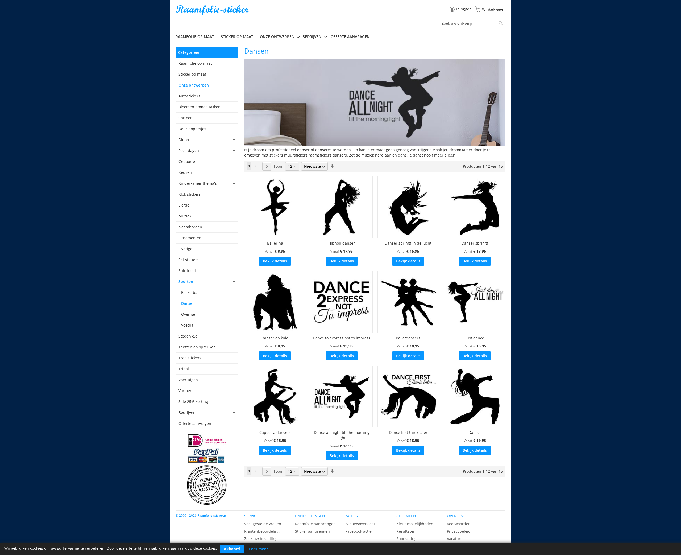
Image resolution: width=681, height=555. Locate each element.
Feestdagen (188, 150)
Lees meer (258, 548)
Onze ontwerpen (193, 85)
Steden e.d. (188, 336)
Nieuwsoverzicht (360, 523)
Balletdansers (408, 337)
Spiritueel (187, 270)
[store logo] (213, 10)
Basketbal (189, 292)
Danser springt (475, 243)
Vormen (185, 390)
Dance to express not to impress (341, 337)
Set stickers (188, 259)
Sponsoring (406, 538)
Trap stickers (189, 357)
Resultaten (406, 531)
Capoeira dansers (275, 432)
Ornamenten (189, 237)
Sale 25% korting (193, 401)
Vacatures (455, 538)
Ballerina (275, 243)
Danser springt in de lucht (408, 243)
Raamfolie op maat (195, 63)
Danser (474, 432)
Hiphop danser (341, 243)
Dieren (184, 139)
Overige (185, 248)
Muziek (184, 216)
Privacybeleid (459, 531)
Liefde (183, 205)
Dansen (188, 303)
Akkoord (232, 548)
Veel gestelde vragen (262, 523)
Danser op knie (274, 337)
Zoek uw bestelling (260, 538)
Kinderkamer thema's (197, 183)
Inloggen (464, 8)
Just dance (475, 337)
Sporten (185, 281)
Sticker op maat (192, 74)
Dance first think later (408, 432)
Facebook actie (359, 531)
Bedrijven (187, 412)
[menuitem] (197, 36)
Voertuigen (188, 379)
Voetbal (187, 325)
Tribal (183, 368)
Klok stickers (189, 194)
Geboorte (186, 161)
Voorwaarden (459, 523)
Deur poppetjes (192, 128)
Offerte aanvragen (194, 423)
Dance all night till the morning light (341, 435)
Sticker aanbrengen (312, 531)
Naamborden (190, 226)
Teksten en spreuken (197, 347)
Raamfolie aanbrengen (315, 523)
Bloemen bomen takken (199, 106)
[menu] (340, 36)
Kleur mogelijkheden (414, 523)
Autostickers (189, 95)
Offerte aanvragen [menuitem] (350, 36)
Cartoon (185, 117)
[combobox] (472, 23)
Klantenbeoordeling (262, 531)
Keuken (185, 172)
